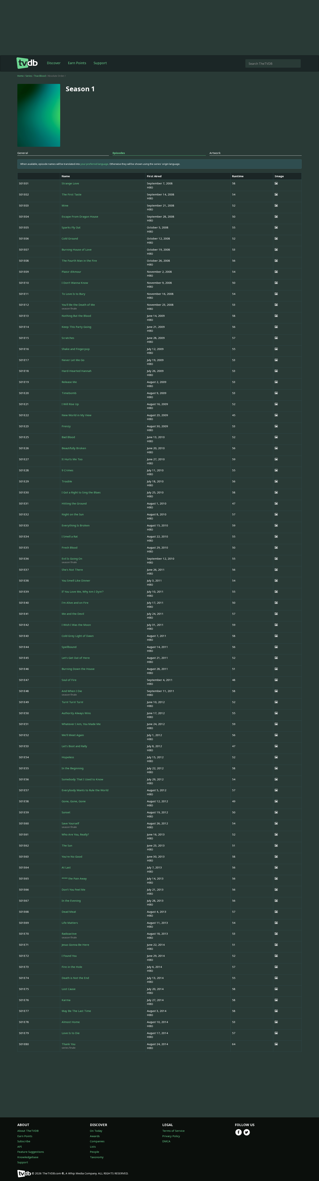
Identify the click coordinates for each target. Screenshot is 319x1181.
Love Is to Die (71, 1033)
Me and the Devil (73, 613)
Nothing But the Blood (76, 316)
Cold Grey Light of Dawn (78, 636)
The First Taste (71, 194)
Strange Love (70, 183)
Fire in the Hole (72, 967)
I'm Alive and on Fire (75, 602)
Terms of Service (173, 1131)
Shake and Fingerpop (76, 349)
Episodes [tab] (119, 153)
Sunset (66, 812)
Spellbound (69, 647)
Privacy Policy (171, 1136)
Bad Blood (68, 437)
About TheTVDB (28, 1131)
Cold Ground (70, 238)
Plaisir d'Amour (71, 271)
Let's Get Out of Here (76, 658)
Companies (97, 1141)
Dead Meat (69, 911)
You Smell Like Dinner (76, 580)
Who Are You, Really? (75, 834)
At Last (66, 867)
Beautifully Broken (74, 448)
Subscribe (23, 1141)
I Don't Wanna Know (75, 283)
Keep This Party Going (76, 327)
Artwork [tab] (215, 153)
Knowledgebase (27, 1157)
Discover (54, 63)
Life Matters (70, 923)
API (19, 1146)
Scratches (68, 338)
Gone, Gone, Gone (74, 801)
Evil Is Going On (72, 558)
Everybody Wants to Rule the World (85, 790)
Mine (65, 205)
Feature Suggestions (30, 1152)
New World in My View (76, 415)
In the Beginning (72, 768)
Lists (93, 1146)
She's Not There (72, 569)
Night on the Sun (73, 514)
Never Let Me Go (73, 360)
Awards (95, 1136)
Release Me (69, 382)
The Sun (67, 845)
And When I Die (72, 691)
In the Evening (71, 900)
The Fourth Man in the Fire (79, 260)
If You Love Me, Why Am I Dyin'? (83, 591)
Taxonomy (97, 1157)
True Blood (40, 75)
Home (20, 75)
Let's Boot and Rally (74, 746)
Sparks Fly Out (71, 227)
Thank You (68, 1044)
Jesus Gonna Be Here (75, 944)
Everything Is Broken (76, 525)
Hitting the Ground (74, 503)
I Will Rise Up (70, 404)
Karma (66, 1000)
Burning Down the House (78, 669)
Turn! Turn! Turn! (72, 702)
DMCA (166, 1141)
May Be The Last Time (76, 1011)
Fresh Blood (69, 547)
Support (100, 63)
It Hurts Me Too (72, 459)
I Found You (69, 956)
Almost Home (71, 1022)
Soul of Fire (69, 680)
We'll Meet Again (73, 735)
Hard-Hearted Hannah (76, 371)
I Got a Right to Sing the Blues (81, 492)
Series (28, 75)
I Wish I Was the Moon (76, 625)
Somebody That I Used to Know (82, 779)
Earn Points (77, 63)
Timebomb (69, 393)
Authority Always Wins (76, 713)
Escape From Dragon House (80, 216)
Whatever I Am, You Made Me (81, 724)
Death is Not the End (75, 978)
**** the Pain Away (74, 878)
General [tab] (22, 153)
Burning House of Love (77, 249)
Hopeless (68, 757)
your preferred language (94, 164)
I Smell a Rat (70, 536)
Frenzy (66, 426)
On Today (96, 1131)
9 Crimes (67, 470)
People (94, 1152)
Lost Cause (69, 989)
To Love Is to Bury (73, 294)
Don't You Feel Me (73, 889)
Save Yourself (70, 823)
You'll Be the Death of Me (78, 304)
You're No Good (72, 856)
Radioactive (69, 933)
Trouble (67, 481)
